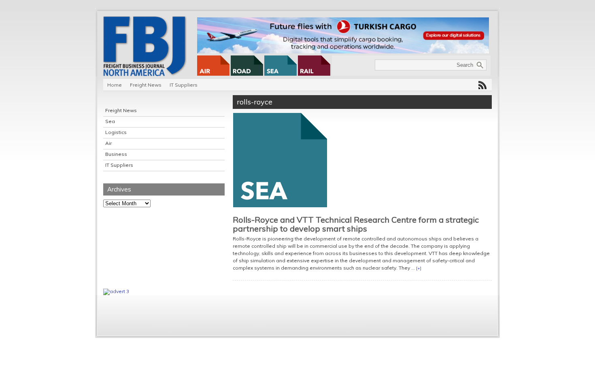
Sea (110, 121)
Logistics (116, 132)
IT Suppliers (184, 85)
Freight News (146, 85)
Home (114, 85)
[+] (418, 268)
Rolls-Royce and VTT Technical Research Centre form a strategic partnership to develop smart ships (356, 224)
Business (116, 154)
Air (108, 143)
